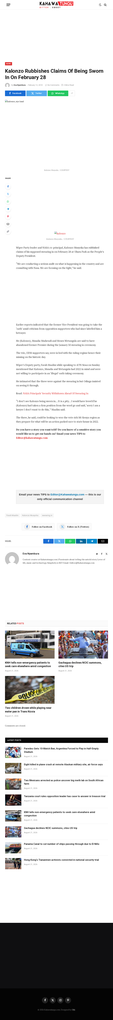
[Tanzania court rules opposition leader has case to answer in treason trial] (13, 800)
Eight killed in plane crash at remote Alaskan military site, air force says (63, 764)
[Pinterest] (8, 216)
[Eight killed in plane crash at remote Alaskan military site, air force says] (13, 768)
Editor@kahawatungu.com (32, 437)
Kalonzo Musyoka (30, 515)
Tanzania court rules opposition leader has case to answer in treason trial (64, 796)
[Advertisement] (56, 35)
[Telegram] (8, 209)
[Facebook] (8, 186)
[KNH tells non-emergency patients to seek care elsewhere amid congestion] (30, 645)
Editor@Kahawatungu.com (67, 494)
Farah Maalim (12, 515)
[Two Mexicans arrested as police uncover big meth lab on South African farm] (13, 784)
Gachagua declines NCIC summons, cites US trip (80, 664)
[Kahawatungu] (56, 5)
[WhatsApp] (8, 201)
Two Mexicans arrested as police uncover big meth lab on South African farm (63, 782)
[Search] (105, 4)
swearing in (47, 515)
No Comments (53, 85)
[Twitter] (8, 194)
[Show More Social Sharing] (72, 93)
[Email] (8, 224)
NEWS (8, 64)
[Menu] (8, 4)
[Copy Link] (8, 231)
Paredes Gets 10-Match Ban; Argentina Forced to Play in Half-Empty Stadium (61, 750)
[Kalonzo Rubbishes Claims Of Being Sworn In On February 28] (56, 133)
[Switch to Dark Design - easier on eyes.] (100, 5)
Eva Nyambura (20, 85)
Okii (73, 1009)
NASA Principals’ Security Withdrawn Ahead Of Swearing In (55, 393)
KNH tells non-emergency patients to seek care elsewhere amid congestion (28, 664)
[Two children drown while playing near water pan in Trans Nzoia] (30, 690)
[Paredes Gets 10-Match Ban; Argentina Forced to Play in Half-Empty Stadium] (13, 752)
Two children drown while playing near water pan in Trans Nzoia (28, 709)
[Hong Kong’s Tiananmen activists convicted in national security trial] (13, 863)
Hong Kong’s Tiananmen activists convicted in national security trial (61, 859)
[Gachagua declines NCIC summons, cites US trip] (83, 645)
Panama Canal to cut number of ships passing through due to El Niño (61, 844)
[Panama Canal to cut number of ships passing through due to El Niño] (13, 847)
